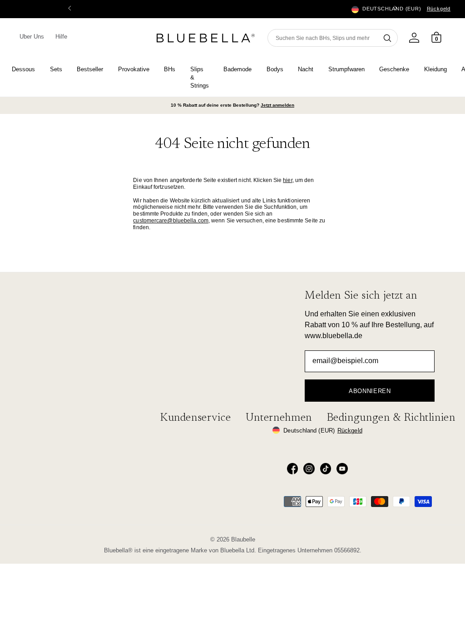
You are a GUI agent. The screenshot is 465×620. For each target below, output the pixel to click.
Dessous (23, 69)
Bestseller (90, 69)
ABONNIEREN (370, 391)
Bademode (237, 69)
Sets (56, 69)
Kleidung (435, 69)
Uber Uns (32, 36)
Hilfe (61, 36)
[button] (395, 9)
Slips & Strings (199, 77)
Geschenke (394, 69)
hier (287, 180)
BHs (169, 69)
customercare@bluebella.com (170, 220)
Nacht (305, 69)
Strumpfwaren (346, 69)
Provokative (133, 69)
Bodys (275, 69)
